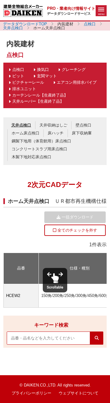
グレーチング (74, 69)
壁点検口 (83, 125)
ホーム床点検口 (25, 133)
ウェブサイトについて (78, 393)
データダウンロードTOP (25, 24)
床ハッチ (56, 133)
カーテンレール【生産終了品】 (40, 95)
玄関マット (47, 76)
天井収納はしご (53, 125)
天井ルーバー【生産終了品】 (38, 101)
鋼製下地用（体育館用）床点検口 (41, 141)
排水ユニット (24, 88)
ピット (18, 76)
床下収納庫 (82, 133)
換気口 (43, 69)
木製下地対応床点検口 (31, 157)
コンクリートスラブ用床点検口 (39, 149)
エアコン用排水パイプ (77, 82)
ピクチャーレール (28, 82)
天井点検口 (13, 28)
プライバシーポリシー (31, 393)
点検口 (90, 24)
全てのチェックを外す (76, 230)
